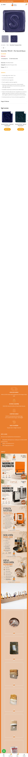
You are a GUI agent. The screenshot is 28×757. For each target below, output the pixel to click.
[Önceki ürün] (2, 48)
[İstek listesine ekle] (12, 112)
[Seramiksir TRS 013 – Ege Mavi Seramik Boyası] (20, 117)
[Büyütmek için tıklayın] (3, 31)
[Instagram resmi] (14, 467)
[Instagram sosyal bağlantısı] (26, 1)
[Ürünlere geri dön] (3, 48)
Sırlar (8, 45)
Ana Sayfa (3, 45)
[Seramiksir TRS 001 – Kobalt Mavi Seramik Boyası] (7, 117)
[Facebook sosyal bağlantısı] (24, 1)
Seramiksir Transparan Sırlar (15, 45)
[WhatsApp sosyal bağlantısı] (7, 67)
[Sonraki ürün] (5, 48)
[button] (2, 21)
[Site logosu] (14, 4)
